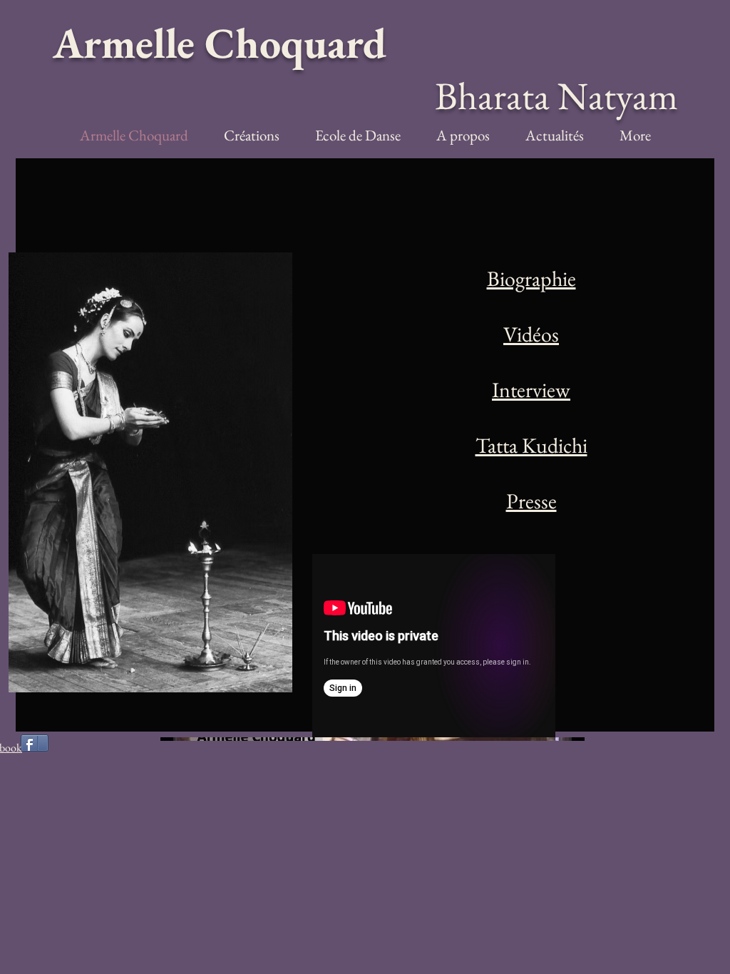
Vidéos (531, 334)
